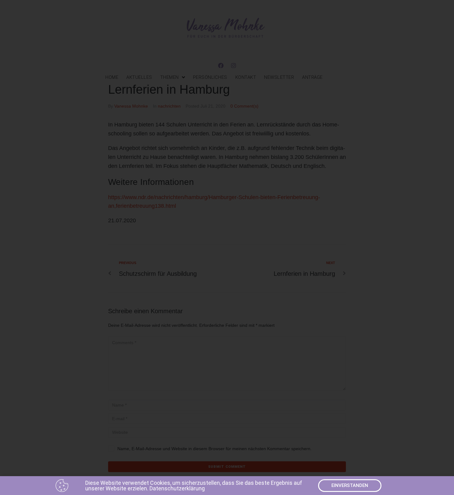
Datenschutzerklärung (177, 488)
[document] (227, 247)
